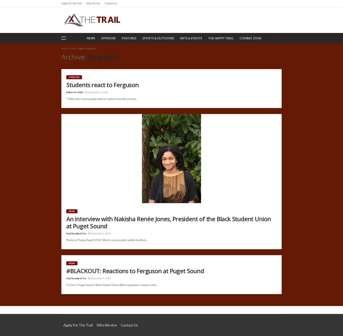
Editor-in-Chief (74, 92)
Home (64, 48)
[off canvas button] (63, 38)
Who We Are (93, 3)
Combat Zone (250, 38)
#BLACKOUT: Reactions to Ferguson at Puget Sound (135, 271)
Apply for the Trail (71, 3)
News (91, 38)
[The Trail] (91, 20)
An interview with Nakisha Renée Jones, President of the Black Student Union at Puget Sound (168, 222)
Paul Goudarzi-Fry (76, 233)
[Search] (278, 38)
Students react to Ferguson (102, 85)
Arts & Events (191, 38)
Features (129, 38)
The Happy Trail (221, 38)
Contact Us (111, 3)
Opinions (108, 38)
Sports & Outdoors (158, 38)
